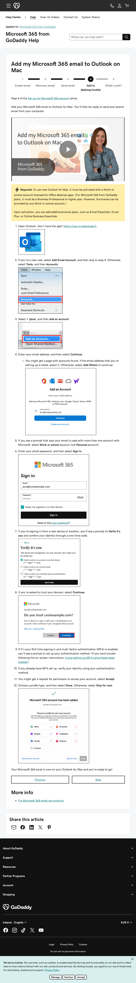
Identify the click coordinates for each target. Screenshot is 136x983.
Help (33, 17)
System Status (91, 17)
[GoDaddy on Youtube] (41, 932)
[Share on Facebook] (22, 827)
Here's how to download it (79, 226)
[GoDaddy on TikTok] (23, 932)
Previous (40, 779)
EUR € (125, 922)
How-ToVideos (49, 17)
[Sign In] (119, 5)
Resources (9, 866)
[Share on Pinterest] (49, 827)
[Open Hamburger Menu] (7, 5)
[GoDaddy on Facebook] (5, 932)
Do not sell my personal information (68, 951)
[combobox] (96, 37)
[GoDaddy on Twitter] (32, 932)
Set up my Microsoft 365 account (48, 98)
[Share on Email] (13, 827)
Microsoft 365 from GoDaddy (38, 26)
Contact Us (71, 17)
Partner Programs (14, 875)
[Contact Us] (112, 5)
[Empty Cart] (126, 5)
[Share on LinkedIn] (31, 827)
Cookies (83, 944)
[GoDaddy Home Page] (17, 907)
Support (8, 857)
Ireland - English (13, 922)
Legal (51, 944)
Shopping (9, 894)
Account (8, 885)
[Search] (126, 37)
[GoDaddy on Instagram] (14, 932)
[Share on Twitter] (40, 827)
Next (98, 779)
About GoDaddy (13, 848)
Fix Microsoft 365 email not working (41, 800)
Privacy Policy (66, 944)
